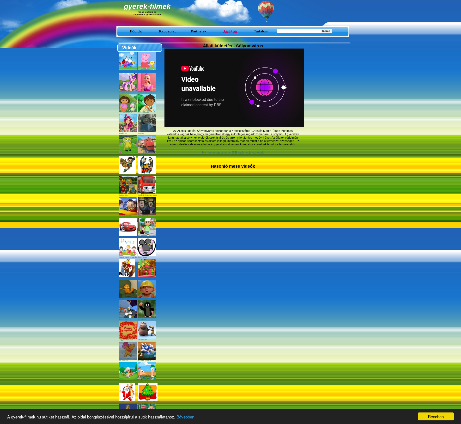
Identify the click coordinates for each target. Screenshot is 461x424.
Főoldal (136, 31)
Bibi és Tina (123, 278)
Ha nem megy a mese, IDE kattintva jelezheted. (233, 152)
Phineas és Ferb (144, 381)
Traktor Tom (123, 195)
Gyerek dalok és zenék (128, 257)
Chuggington (143, 154)
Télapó (121, 402)
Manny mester (143, 236)
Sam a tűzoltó (143, 216)
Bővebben (185, 417)
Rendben (436, 416)
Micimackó (123, 360)
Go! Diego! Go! (143, 112)
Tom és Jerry (124, 319)
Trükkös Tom (124, 174)
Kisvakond (142, 319)
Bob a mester (143, 298)
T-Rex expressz (144, 278)
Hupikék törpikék (144, 360)
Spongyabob (124, 154)
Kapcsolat (167, 31)
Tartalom (261, 31)
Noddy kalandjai (125, 216)
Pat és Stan (142, 340)
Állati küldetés (143, 174)
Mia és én (123, 133)
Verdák (121, 236)
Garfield (122, 298)
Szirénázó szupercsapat (147, 195)
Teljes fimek (142, 257)
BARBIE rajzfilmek (145, 92)
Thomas (141, 133)
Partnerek (198, 31)
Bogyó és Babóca (126, 71)
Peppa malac (143, 71)
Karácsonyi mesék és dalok (149, 402)
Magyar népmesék (126, 340)
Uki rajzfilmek (124, 381)
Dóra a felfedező (125, 112)
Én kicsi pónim (125, 92)
